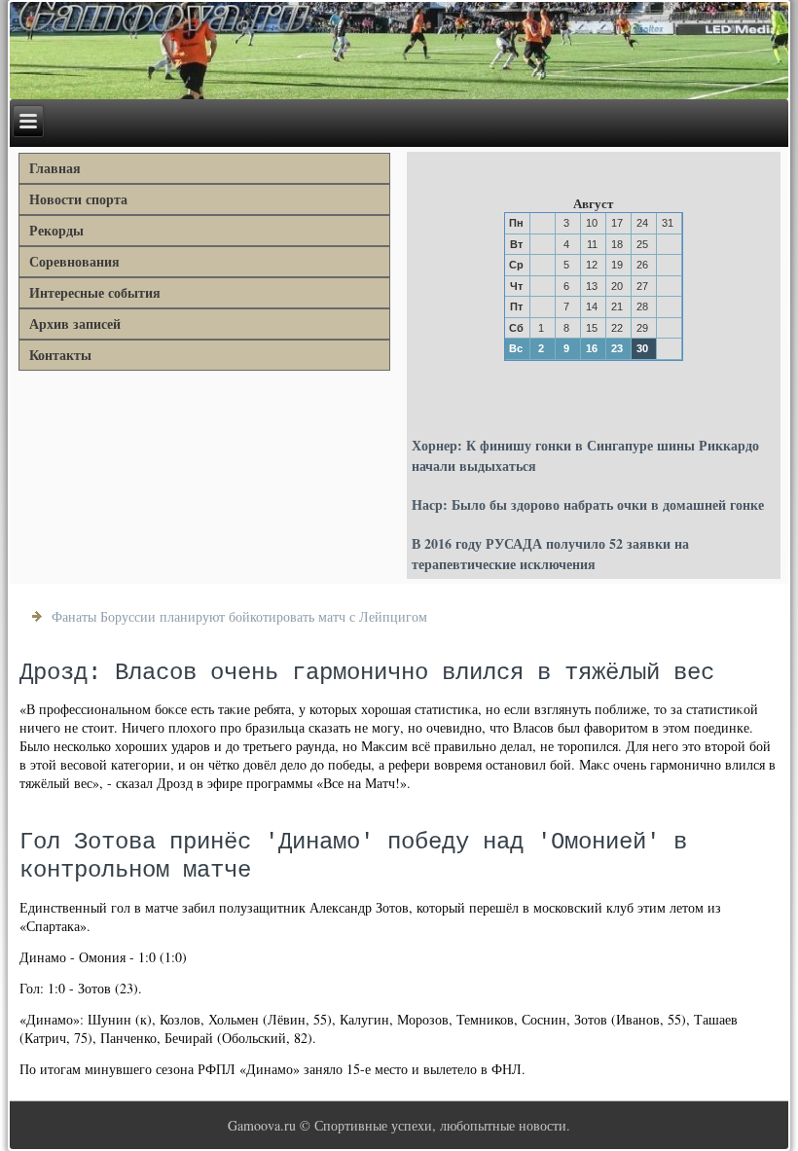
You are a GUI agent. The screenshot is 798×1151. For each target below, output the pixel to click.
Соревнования (74, 261)
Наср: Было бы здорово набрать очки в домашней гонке (588, 504)
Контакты (60, 354)
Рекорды (56, 230)
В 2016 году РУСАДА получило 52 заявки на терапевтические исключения (550, 553)
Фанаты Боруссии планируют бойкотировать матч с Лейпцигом (239, 616)
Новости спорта (78, 199)
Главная (55, 168)
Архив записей (75, 323)
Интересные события (95, 292)
